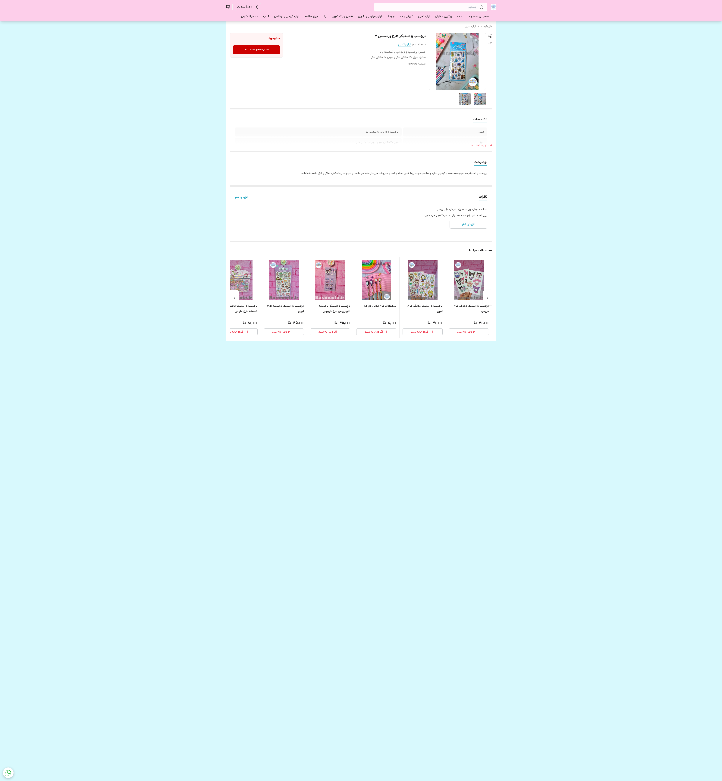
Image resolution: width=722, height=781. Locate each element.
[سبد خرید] (228, 7)
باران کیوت (486, 26)
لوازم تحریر (470, 26)
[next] (234, 297)
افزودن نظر (241, 197)
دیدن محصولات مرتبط (256, 50)
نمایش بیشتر (483, 145)
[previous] (487, 297)
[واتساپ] (8, 772)
